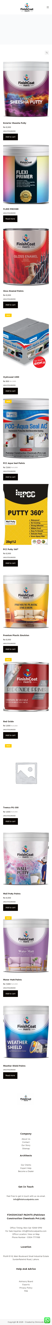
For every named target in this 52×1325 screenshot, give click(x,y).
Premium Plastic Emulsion (16, 635)
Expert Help (25, 1168)
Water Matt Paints (12, 979)
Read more (10, 219)
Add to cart (10, 137)
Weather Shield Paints (14, 1066)
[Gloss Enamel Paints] (26, 256)
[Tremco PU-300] (26, 772)
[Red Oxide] (26, 686)
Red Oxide (8, 721)
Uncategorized (9, 131)
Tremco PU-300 (11, 807)
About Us (26, 1139)
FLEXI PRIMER (11, 209)
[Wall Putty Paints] (26, 858)
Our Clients (26, 1165)
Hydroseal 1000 (11, 377)
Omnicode (39, 1322)
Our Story (26, 1145)
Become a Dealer (26, 1171)
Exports (26, 1284)
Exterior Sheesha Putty (14, 123)
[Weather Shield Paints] (26, 1031)
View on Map (34, 1234)
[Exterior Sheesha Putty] (26, 88)
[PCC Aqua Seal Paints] (26, 428)
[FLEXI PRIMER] (26, 174)
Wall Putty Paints (12, 893)
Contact (26, 1142)
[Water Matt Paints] (26, 944)
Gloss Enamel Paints (13, 291)
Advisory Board (26, 1281)
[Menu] (48, 7)
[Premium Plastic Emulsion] (26, 600)
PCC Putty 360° (10, 549)
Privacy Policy (25, 1288)
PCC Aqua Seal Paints (14, 463)
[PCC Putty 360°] (26, 514)
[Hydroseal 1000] (26, 342)
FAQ (26, 1291)
